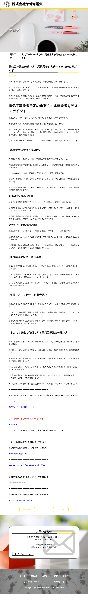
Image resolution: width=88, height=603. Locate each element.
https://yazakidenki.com (17, 483)
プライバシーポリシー (32, 582)
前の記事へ (27, 509)
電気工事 (33, 576)
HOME (22, 576)
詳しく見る (18, 553)
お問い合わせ (59, 582)
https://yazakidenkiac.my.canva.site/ (21, 500)
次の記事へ (60, 509)
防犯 (56, 576)
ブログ (65, 576)
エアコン (45, 576)
